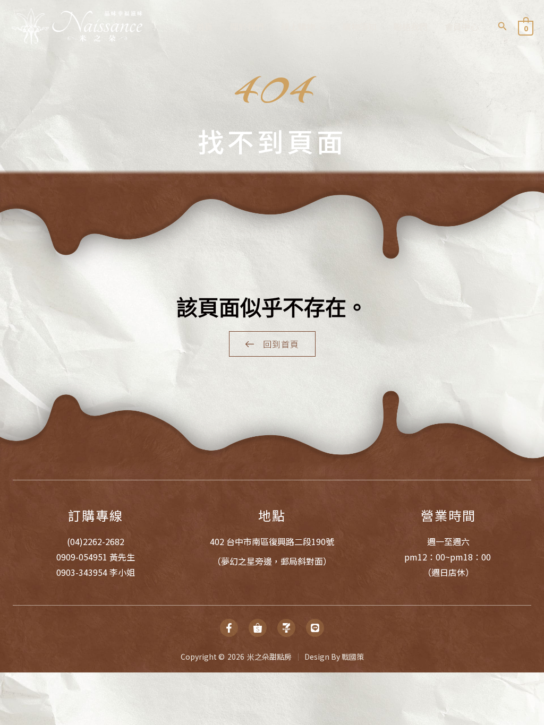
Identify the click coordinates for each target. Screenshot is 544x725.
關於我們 (247, 26)
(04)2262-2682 (95, 541)
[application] (320, 26)
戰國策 (353, 656)
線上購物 (298, 26)
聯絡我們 (411, 26)
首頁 (204, 26)
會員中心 (462, 26)
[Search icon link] (502, 26)
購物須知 (360, 26)
